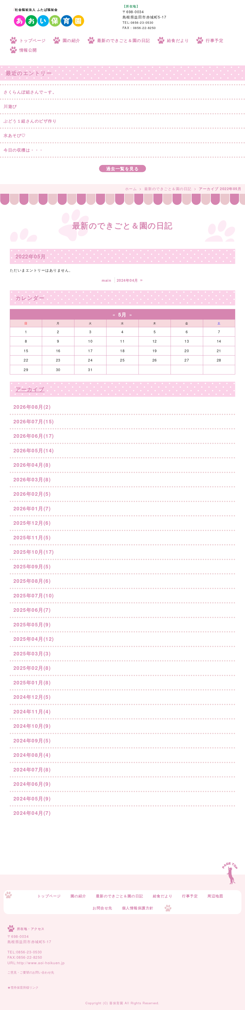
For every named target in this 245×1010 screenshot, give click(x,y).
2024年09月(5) (32, 740)
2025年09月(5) (32, 566)
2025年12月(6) (32, 522)
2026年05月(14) (33, 450)
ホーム (131, 188)
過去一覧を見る (122, 168)
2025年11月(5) (32, 537)
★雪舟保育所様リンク (23, 987)
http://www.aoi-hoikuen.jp (41, 962)
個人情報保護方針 (138, 908)
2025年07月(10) (33, 595)
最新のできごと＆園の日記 (123, 40)
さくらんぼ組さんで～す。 (30, 92)
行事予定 (214, 40)
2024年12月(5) (32, 696)
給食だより (178, 40)
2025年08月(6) (32, 580)
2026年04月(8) (32, 464)
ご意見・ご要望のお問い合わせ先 (30, 972)
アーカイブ (30, 389)
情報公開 (28, 50)
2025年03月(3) (32, 653)
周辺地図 (215, 896)
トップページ (32, 40)
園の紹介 (71, 40)
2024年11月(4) (32, 711)
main (106, 280)
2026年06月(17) (33, 435)
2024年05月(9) (32, 798)
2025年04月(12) (33, 638)
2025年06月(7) (32, 609)
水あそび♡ (15, 135)
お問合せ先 (102, 908)
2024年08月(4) (32, 754)
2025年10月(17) (33, 551)
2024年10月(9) (32, 725)
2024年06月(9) (32, 783)
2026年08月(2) (32, 406)
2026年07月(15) (33, 421)
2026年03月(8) (32, 479)
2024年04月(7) (32, 812)
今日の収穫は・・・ (24, 150)
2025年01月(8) (32, 682)
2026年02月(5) (32, 493)
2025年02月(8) (32, 667)
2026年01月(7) (32, 508)
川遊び (10, 106)
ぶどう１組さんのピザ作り (30, 121)
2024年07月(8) (32, 769)
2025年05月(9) (32, 624)
